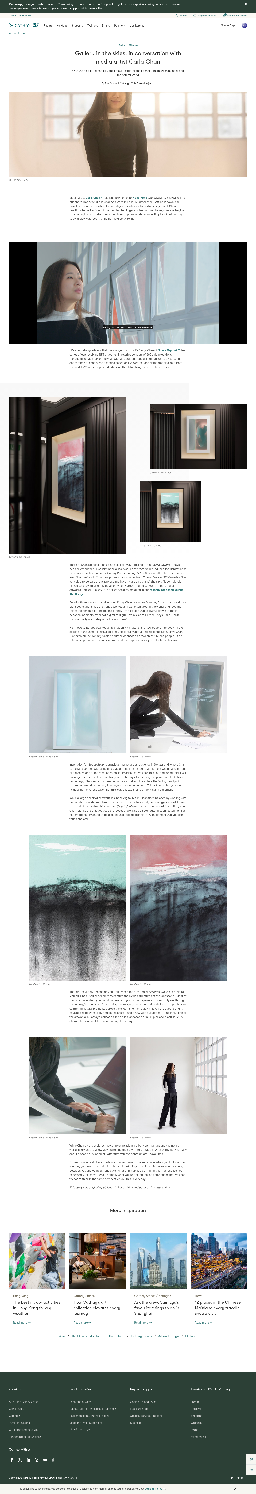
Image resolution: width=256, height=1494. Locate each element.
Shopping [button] (77, 25)
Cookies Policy (153, 1488)
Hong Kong (140, 197)
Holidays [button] (61, 25)
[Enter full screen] (244, 341)
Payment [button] (119, 25)
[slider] (64, 337)
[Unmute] (15, 341)
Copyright (14, 1477)
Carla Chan (93, 197)
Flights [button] (48, 25)
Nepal (240, 1478)
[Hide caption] (239, 341)
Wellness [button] (92, 25)
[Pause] (11, 341)
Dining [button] (106, 25)
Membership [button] (136, 25)
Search (183, 15)
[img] (246, 4)
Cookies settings (79, 1429)
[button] (235, 1488)
